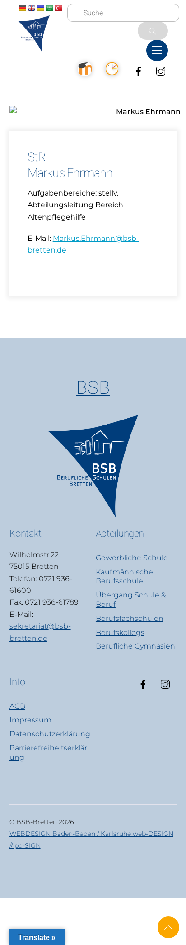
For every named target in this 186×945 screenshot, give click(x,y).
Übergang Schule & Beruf (131, 600)
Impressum (30, 720)
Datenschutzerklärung (49, 734)
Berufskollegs (120, 632)
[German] (22, 8)
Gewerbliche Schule (132, 558)
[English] (31, 8)
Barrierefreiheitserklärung (48, 753)
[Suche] (153, 31)
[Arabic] (49, 8)
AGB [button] (17, 706)
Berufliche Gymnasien (135, 646)
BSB (93, 387)
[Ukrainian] (40, 8)
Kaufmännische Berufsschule (124, 577)
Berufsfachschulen (129, 618)
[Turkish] (58, 8)
